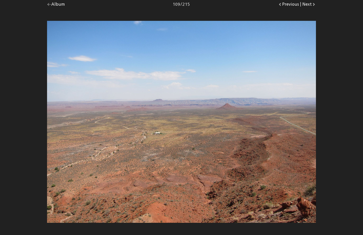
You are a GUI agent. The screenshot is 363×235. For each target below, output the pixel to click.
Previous (290, 5)
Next (309, 5)
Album (58, 5)
